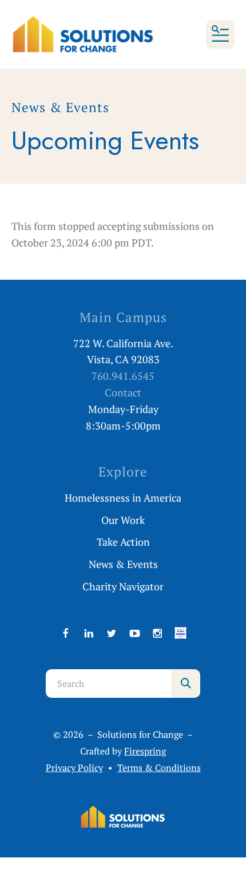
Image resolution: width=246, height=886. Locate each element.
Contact (123, 392)
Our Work (123, 520)
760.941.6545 (123, 376)
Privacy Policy (74, 768)
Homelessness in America (123, 497)
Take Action (123, 542)
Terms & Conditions (159, 768)
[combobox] (109, 683)
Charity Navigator (123, 586)
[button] (220, 34)
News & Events (123, 564)
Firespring (145, 751)
